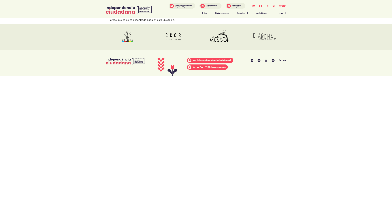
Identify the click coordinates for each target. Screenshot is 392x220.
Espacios (241, 13)
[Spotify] (274, 6)
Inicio (204, 13)
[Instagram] (267, 6)
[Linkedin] (253, 6)
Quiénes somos (222, 13)
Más (281, 13)
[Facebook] (260, 6)
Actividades (261, 13)
